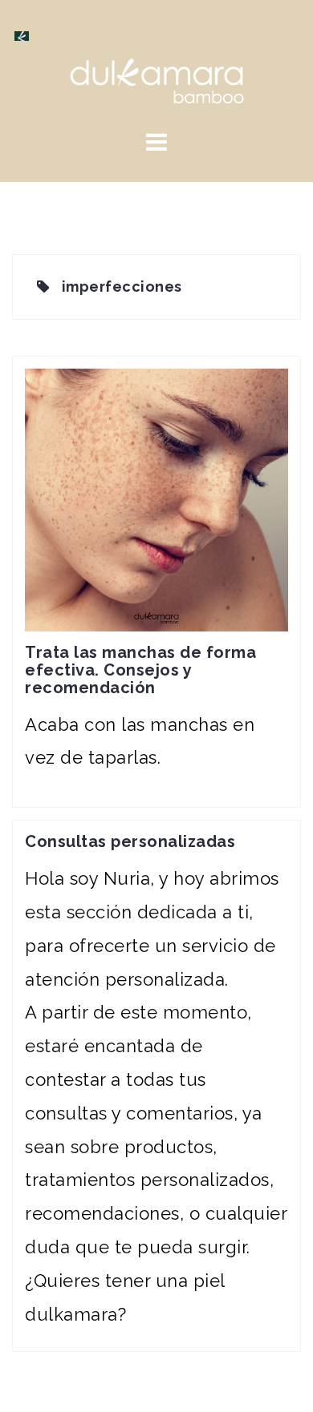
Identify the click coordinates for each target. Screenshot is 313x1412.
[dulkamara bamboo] (157, 79)
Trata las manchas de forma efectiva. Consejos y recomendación (140, 670)
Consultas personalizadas (130, 841)
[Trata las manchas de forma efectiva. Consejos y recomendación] (156, 497)
